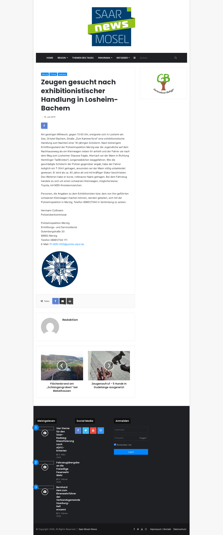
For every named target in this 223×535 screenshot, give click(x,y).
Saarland (62, 74)
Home (50, 57)
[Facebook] (78, 430)
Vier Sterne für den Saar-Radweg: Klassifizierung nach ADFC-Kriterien (65, 439)
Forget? (143, 438)
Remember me (123, 444)
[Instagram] (100, 430)
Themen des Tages (83, 57)
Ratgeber (122, 57)
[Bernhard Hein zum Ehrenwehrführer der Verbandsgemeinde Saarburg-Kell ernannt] (45, 492)
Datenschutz (179, 529)
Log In (131, 452)
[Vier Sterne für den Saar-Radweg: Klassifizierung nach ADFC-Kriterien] (45, 433)
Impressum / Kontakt (160, 529)
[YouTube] (93, 430)
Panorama (104, 57)
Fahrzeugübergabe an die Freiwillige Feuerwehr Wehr (68, 469)
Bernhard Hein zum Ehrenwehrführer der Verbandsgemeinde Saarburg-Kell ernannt (68, 498)
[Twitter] (85, 430)
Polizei (53, 74)
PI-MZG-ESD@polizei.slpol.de (67, 244)
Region (62, 57)
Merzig (45, 74)
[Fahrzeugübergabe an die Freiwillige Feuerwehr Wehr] (45, 467)
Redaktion (70, 320)
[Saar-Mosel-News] (111, 26)
